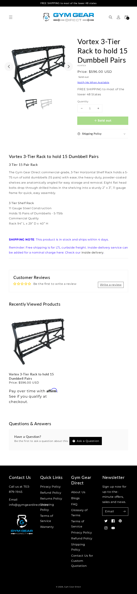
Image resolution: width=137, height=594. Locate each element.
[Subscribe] (124, 511)
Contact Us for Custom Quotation (82, 561)
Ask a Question (87, 441)
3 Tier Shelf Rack (21, 203)
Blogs (75, 498)
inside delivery (92, 252)
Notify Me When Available (93, 82)
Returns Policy (51, 498)
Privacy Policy (50, 486)
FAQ (74, 504)
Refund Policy (50, 492)
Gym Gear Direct (72, 587)
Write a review (111, 284)
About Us (78, 492)
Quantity (82, 101)
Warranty (47, 527)
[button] (11, 17)
